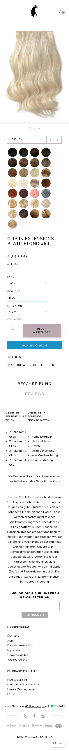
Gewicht (13, 291)
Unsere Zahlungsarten (21, 689)
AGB (10, 640)
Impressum (14, 650)
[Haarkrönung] (35, 11)
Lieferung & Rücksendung (23, 684)
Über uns (13, 636)
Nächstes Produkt (57, 139)
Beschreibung (35, 384)
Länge (12, 277)
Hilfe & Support (17, 680)
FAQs (10, 694)
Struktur (14, 305)
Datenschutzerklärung (21, 645)
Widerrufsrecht (16, 659)
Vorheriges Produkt (50, 139)
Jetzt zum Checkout (34, 346)
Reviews (34, 394)
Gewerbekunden (17, 655)
